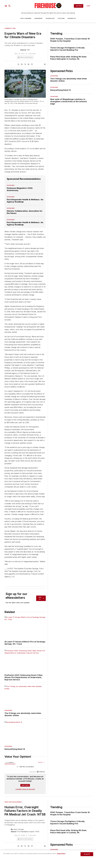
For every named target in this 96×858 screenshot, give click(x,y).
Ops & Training (25, 18)
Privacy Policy (61, 853)
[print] (45, 64)
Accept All (87, 854)
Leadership (38, 18)
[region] (25, 767)
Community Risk (10, 28)
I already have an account (25, 789)
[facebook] (18, 64)
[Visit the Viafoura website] (41, 772)
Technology (50, 18)
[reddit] (28, 64)
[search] (9, 5)
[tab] (9, 762)
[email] (32, 64)
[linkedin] (22, 64)
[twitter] (25, 64)
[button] (5, 5)
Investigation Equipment (13, 802)
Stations (61, 18)
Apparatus (72, 18)
